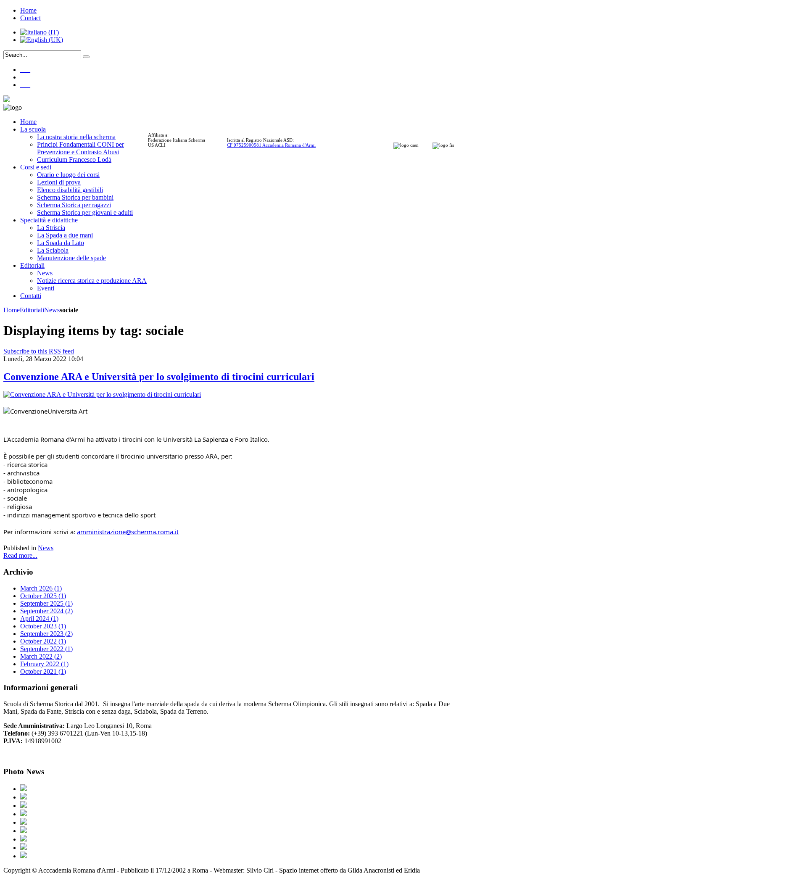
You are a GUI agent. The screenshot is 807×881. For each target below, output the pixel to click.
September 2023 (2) (46, 633)
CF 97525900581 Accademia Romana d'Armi (271, 145)
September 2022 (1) (46, 648)
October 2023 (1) (43, 626)
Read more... (20, 555)
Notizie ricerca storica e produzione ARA (92, 280)
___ (25, 69)
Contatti (30, 295)
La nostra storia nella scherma (76, 136)
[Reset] (86, 56)
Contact (30, 17)
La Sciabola (53, 250)
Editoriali (32, 265)
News (45, 273)
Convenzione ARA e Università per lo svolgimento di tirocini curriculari (158, 376)
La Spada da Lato (60, 242)
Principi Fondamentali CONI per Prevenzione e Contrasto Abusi (80, 148)
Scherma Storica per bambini (75, 197)
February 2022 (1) (44, 663)
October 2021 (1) (43, 671)
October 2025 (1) (43, 595)
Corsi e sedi (35, 167)
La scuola (33, 129)
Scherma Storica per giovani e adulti (85, 212)
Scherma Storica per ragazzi (74, 204)
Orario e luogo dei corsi (68, 174)
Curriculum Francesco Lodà (74, 159)
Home (28, 10)
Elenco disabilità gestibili (70, 189)
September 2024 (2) (46, 611)
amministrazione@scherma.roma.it (128, 532)
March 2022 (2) (41, 656)
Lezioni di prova (59, 182)
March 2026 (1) (41, 588)
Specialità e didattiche (49, 220)
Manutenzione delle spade (71, 257)
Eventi (45, 288)
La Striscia (51, 227)
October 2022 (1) (43, 641)
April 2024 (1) (39, 618)
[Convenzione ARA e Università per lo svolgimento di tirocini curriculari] (102, 394)
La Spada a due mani (65, 235)
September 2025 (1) (46, 603)
